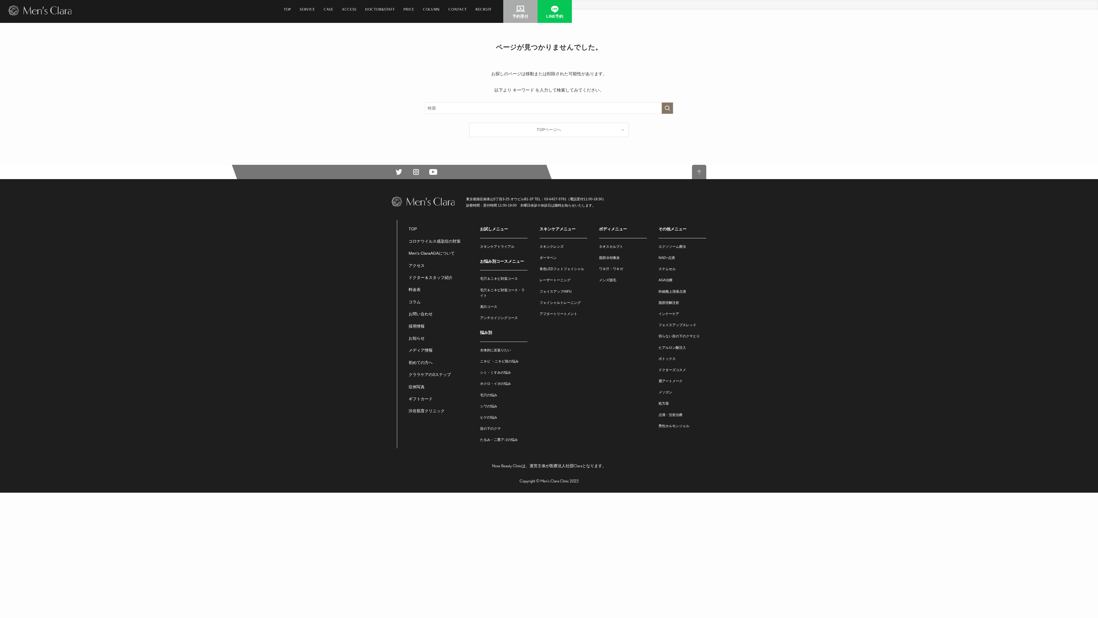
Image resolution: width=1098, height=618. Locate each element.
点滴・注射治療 (671, 415)
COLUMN (431, 9)
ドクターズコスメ (672, 370)
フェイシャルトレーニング (560, 303)
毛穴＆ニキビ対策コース (499, 279)
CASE (328, 9)
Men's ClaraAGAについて (432, 253)
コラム (415, 302)
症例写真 (417, 387)
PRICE (408, 9)
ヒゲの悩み (488, 417)
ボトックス (667, 359)
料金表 (415, 289)
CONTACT (457, 9)
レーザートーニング (555, 280)
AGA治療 (666, 280)
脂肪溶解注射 (669, 303)
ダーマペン (548, 258)
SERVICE (307, 9)
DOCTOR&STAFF (380, 9)
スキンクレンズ (552, 247)
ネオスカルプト (611, 247)
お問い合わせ (421, 314)
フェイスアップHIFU (556, 292)
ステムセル (667, 269)
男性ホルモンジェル (674, 426)
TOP (287, 9)
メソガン (665, 392)
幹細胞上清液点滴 (672, 292)
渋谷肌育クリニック (427, 411)
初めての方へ (421, 362)
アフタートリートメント (558, 314)
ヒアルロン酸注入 (672, 348)
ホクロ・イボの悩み (495, 384)
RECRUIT (484, 9)
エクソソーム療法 (672, 247)
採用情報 (417, 326)
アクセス (417, 265)
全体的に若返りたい (495, 350)
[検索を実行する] (667, 108)
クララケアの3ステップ (430, 374)
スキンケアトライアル (497, 247)
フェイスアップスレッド (677, 325)
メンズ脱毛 (607, 280)
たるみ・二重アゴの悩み (499, 440)
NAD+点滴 (667, 258)
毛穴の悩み (488, 395)
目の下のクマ (490, 429)
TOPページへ (549, 130)
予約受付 (520, 16)
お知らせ (417, 338)
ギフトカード (421, 399)
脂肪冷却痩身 (609, 258)
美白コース (488, 307)
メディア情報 (421, 350)
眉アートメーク (671, 381)
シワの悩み (488, 406)
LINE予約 (554, 16)
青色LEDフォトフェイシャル (562, 269)
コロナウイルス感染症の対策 (435, 241)
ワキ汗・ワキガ (611, 269)
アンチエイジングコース (499, 318)
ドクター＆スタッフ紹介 (431, 277)
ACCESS (349, 9)
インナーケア (669, 314)
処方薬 (664, 403)
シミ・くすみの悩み (495, 373)
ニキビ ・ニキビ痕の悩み (499, 361)
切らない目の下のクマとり (679, 336)
